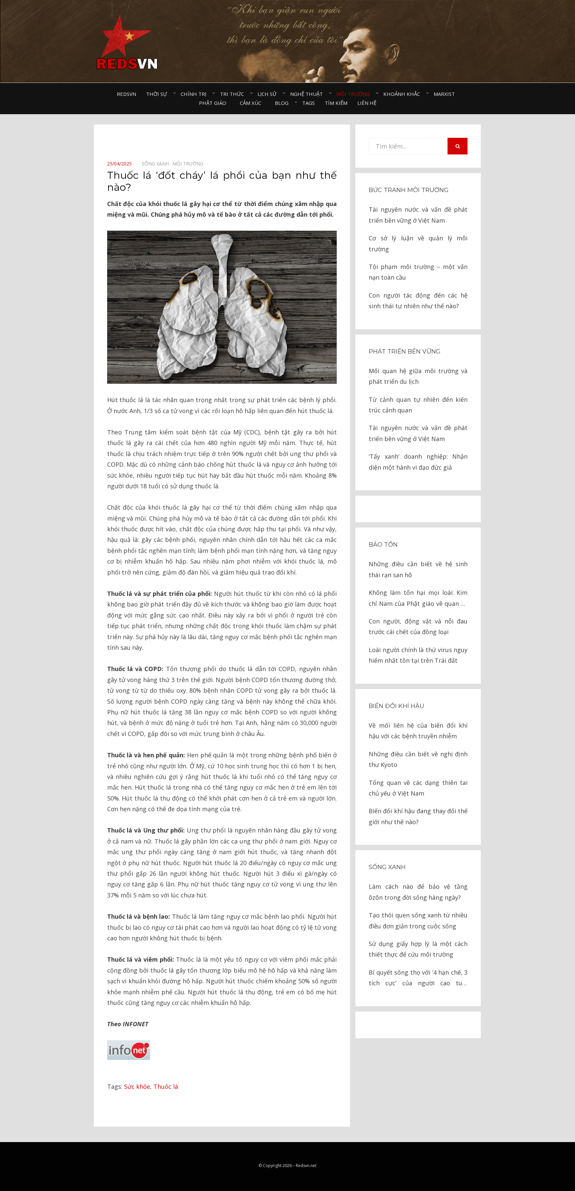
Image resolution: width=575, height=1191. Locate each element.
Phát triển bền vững (405, 351)
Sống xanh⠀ (157, 163)
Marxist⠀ (446, 94)
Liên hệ (366, 103)
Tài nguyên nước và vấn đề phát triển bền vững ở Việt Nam (418, 214)
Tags (308, 103)
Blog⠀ (283, 103)
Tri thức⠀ (234, 94)
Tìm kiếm (336, 103)
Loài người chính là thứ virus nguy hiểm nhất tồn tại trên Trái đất (418, 655)
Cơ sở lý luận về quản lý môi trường (418, 243)
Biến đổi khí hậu (396, 706)
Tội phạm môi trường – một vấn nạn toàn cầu (418, 272)
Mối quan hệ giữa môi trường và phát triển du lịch (418, 376)
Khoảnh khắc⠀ (403, 94)
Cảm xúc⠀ (252, 103)
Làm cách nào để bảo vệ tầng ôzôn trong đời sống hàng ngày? (418, 891)
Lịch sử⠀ (269, 94)
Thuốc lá (165, 1086)
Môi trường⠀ (354, 94)
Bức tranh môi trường (409, 190)
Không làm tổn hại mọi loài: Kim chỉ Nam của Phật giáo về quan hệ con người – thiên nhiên (418, 599)
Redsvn (126, 94)
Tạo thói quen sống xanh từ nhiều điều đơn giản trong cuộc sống (418, 920)
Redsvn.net (306, 1165)
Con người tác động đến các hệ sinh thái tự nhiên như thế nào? (418, 300)
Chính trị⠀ (195, 94)
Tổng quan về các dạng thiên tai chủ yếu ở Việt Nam (418, 788)
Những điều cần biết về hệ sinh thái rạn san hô (418, 569)
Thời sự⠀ (158, 94)
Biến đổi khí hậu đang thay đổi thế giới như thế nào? (418, 816)
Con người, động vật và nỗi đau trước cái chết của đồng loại (418, 626)
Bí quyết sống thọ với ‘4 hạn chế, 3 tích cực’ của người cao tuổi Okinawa (418, 978)
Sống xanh (387, 867)
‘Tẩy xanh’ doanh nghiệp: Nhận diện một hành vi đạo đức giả (418, 461)
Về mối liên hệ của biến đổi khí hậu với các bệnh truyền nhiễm (418, 730)
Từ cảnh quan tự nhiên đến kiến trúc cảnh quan (418, 404)
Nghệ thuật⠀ (308, 94)
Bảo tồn (383, 544)
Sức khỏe (137, 1086)
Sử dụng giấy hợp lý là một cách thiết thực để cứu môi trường (418, 949)
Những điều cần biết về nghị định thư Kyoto (418, 759)
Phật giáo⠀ (214, 103)
